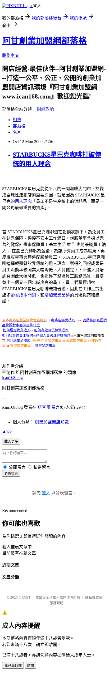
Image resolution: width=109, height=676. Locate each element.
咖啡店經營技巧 (63, 320)
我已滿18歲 (13, 666)
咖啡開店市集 (45, 346)
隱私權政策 (93, 597)
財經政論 (45, 109)
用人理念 (23, 201)
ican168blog (12, 377)
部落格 (19, 126)
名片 (17, 132)
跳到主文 (10, 55)
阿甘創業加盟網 (18, 341)
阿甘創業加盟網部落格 (44, 41)
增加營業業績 (57, 295)
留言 (55, 407)
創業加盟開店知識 (52, 422)
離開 (30, 666)
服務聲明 (56, 603)
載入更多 (11, 441)
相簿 (17, 119)
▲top (7, 431)
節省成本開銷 (23, 295)
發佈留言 (11, 474)
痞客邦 (44, 407)
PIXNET (24, 597)
